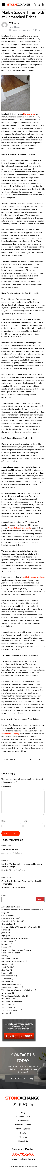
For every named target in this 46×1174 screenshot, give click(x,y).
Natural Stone (6, 846)
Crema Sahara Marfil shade (19, 528)
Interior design (7, 941)
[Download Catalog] (43, 4)
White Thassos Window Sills (13, 996)
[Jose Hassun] (4, 27)
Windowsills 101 (23, 1117)
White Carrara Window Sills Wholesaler (18, 990)
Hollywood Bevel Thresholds (13, 938)
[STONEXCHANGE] (19, 4)
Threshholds (6, 979)
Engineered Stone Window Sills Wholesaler (19, 927)
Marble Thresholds (9, 953)
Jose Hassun (15, 27)
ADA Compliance (23, 1129)
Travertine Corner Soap (11, 984)
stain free (5, 970)
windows (5, 1013)
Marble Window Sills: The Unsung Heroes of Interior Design (21, 865)
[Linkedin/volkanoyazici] (31, 1104)
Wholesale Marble (9, 999)
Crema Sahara (7, 924)
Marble (4, 947)
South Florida (7, 967)
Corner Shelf (6, 915)
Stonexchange (7, 976)
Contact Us (23, 1141)
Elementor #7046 (9, 849)
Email (26, 821)
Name (4, 821)
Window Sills (6, 1005)
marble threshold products (33, 577)
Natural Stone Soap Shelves (12, 961)
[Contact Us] (39, 4)
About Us (23, 1137)
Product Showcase (23, 1125)
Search (4, 895)
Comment (6, 787)
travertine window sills (10, 987)
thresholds (5, 982)
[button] (4, 4)
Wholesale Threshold (10, 1002)
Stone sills (5, 973)
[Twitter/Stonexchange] (14, 1104)
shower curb (6, 964)
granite (4, 933)
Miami (4, 956)
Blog (3, 913)
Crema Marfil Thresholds (11, 921)
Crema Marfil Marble (10, 918)
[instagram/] (25, 1104)
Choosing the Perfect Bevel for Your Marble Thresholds (21, 882)
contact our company (10, 734)
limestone (5, 944)
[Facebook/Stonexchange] (20, 1104)
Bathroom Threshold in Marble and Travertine (20, 910)
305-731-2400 (23, 1154)
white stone (6, 993)
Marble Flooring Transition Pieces (15, 950)
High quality (6, 936)
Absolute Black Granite (11, 907)
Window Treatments (9, 1010)
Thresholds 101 (23, 1121)
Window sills (6, 1007)
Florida (4, 930)
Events (23, 1133)
